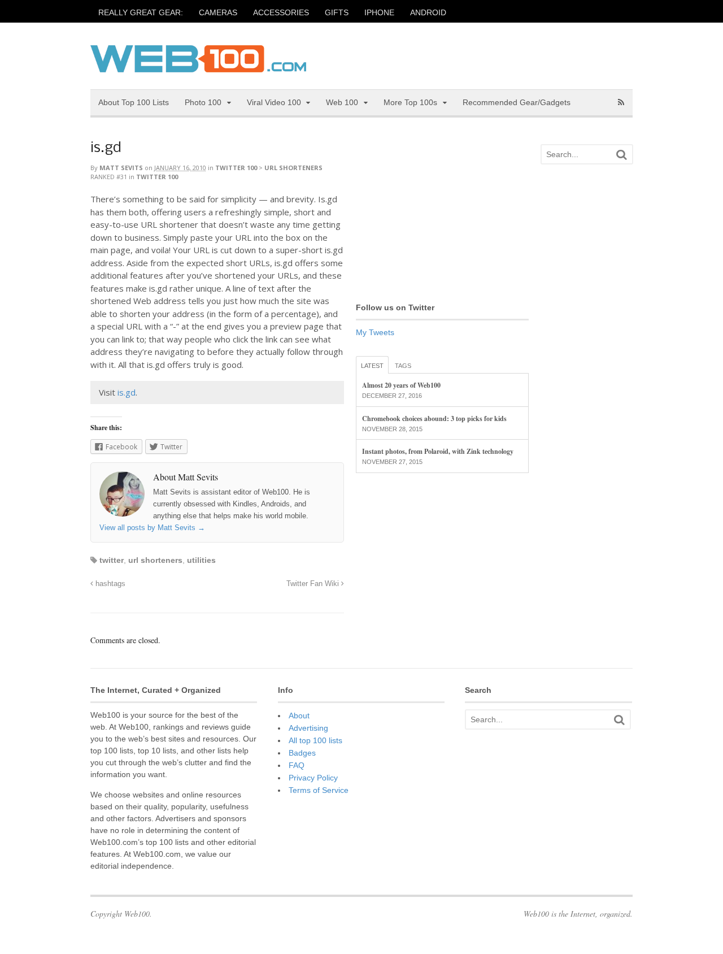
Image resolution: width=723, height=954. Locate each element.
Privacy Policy (313, 777)
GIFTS (337, 12)
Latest (372, 365)
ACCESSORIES (281, 12)
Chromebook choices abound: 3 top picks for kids (434, 418)
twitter (111, 560)
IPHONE (379, 12)
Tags (403, 365)
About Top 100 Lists (133, 102)
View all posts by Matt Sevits (152, 527)
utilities (201, 560)
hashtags (109, 584)
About (299, 715)
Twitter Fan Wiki (313, 584)
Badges (302, 752)
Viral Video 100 (274, 102)
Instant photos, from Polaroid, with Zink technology (437, 451)
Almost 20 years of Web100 (401, 385)
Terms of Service (319, 790)
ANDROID (428, 12)
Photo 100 (203, 102)
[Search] (621, 154)
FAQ (296, 765)
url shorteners (155, 560)
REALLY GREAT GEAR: (140, 12)
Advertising (308, 727)
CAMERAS (218, 12)
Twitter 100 (236, 167)
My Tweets (375, 332)
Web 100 (342, 102)
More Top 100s (410, 102)
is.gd (105, 148)
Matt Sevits (121, 167)
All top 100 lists (315, 740)
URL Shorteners (293, 167)
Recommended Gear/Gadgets (516, 102)
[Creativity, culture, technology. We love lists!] (198, 66)
